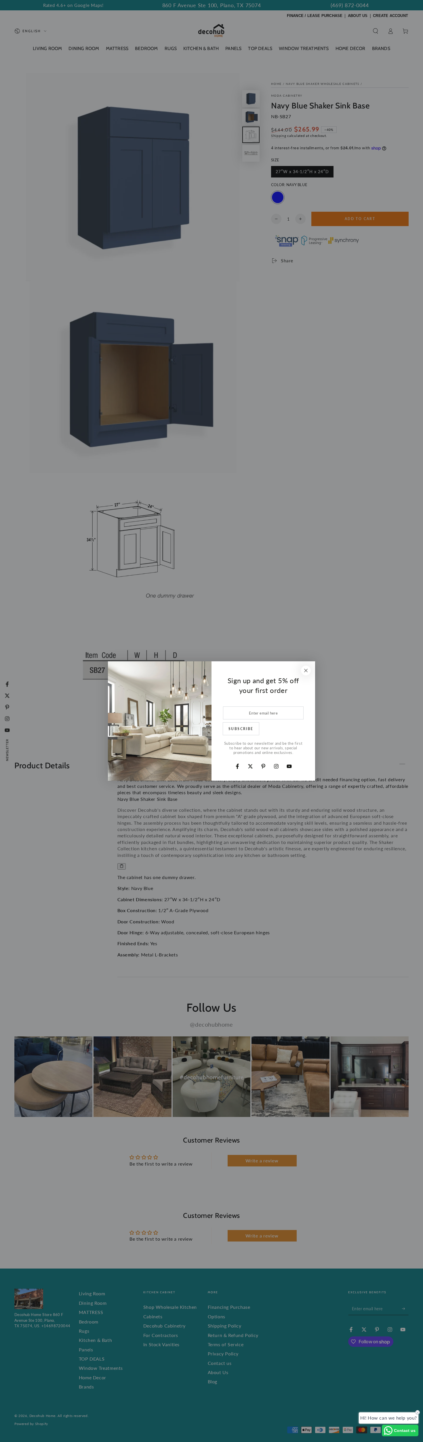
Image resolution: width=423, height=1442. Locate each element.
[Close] (306, 670)
